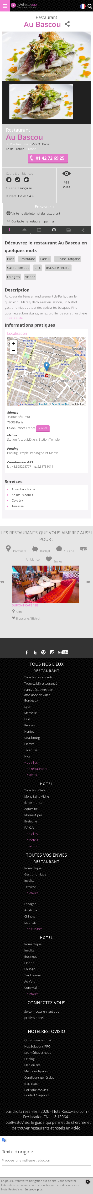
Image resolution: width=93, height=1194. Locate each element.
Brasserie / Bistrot (58, 267)
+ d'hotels (31, 840)
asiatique (30, 910)
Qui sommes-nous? (37, 1040)
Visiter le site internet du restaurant (35, 213)
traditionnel (32, 975)
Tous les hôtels (34, 790)
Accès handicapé (23, 489)
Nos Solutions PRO (37, 1046)
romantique (32, 868)
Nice (27, 756)
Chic (38, 267)
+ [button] (13, 343)
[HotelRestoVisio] (24, 6)
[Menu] (5, 5)
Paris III (45, 259)
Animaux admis (22, 495)
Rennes (29, 725)
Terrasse (18, 506)
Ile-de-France (15, 149)
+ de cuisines (33, 929)
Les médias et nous (37, 1052)
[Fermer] (88, 1182)
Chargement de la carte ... (46, 371)
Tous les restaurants (38, 677)
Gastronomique (18, 267)
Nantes (29, 731)
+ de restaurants (35, 769)
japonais (30, 922)
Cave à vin (19, 500)
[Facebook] (26, 652)
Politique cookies (36, 1090)
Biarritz (29, 744)
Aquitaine (31, 809)
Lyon (27, 706)
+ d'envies (31, 893)
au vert (29, 981)
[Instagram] (52, 653)
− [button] (13, 351)
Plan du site (32, 1065)
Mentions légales (36, 1071)
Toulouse (30, 750)
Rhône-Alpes (33, 815)
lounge (29, 969)
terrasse (30, 887)
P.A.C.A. (29, 827)
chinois (29, 916)
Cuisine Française (68, 259)
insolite (29, 880)
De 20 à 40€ (26, 196)
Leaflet (43, 404)
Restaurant (27, 259)
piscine (29, 963)
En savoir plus (34, 1189)
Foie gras (13, 277)
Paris (45, 144)
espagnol (30, 904)
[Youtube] (63, 652)
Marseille (30, 713)
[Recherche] (89, 6)
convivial (30, 987)
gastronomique (35, 874)
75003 (35, 144)
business (30, 956)
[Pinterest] (43, 652)
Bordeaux (31, 700)
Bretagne (30, 821)
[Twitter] (35, 652)
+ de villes (31, 762)
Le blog (29, 1059)
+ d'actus (30, 775)
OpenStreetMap (61, 404)
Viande (30, 277)
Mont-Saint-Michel (37, 796)
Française (25, 188)
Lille (27, 719)
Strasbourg (32, 737)
